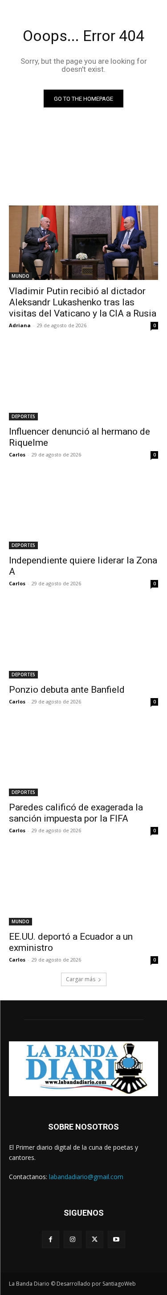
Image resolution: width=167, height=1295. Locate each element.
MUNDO (20, 276)
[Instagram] (72, 1239)
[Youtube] (116, 1239)
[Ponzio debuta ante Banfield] (83, 641)
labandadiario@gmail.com (86, 1176)
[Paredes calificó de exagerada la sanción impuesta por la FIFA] (83, 759)
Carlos (17, 454)
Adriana (20, 325)
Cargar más (80, 979)
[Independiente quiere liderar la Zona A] (83, 512)
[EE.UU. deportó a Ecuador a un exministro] (83, 888)
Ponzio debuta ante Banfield (67, 689)
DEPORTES (23, 416)
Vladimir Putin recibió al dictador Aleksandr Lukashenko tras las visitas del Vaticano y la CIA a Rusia (82, 302)
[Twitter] (94, 1239)
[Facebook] (50, 1239)
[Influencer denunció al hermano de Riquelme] (83, 382)
